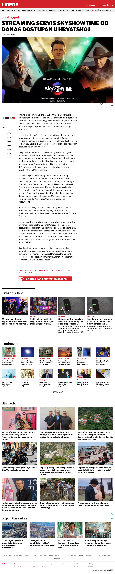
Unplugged (65, 555)
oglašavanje (64, 564)
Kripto (35, 555)
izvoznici (80, 10)
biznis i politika (11, 10)
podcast (68, 10)
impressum (53, 564)
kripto (35, 10)
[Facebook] (9, 133)
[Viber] (9, 153)
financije (29, 10)
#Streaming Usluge (61, 270)
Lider (3, 127)
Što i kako (43, 555)
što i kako (42, 10)
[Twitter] (9, 137)
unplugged (61, 10)
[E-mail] (9, 145)
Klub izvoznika (90, 555)
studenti (87, 10)
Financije (28, 555)
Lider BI (74, 10)
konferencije (95, 10)
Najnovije (11, 344)
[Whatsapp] (9, 149)
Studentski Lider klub (104, 555)
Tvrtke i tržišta (18, 555)
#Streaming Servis (42, 270)
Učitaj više (58, 392)
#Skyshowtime (25, 270)
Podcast (73, 555)
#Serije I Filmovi (26, 273)
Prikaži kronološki (105, 10)
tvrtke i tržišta (21, 10)
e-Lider (86, 5)
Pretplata (92, 5)
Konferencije (56, 558)
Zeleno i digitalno (54, 555)
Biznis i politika (7, 555)
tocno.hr (110, 564)
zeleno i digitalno (51, 10)
